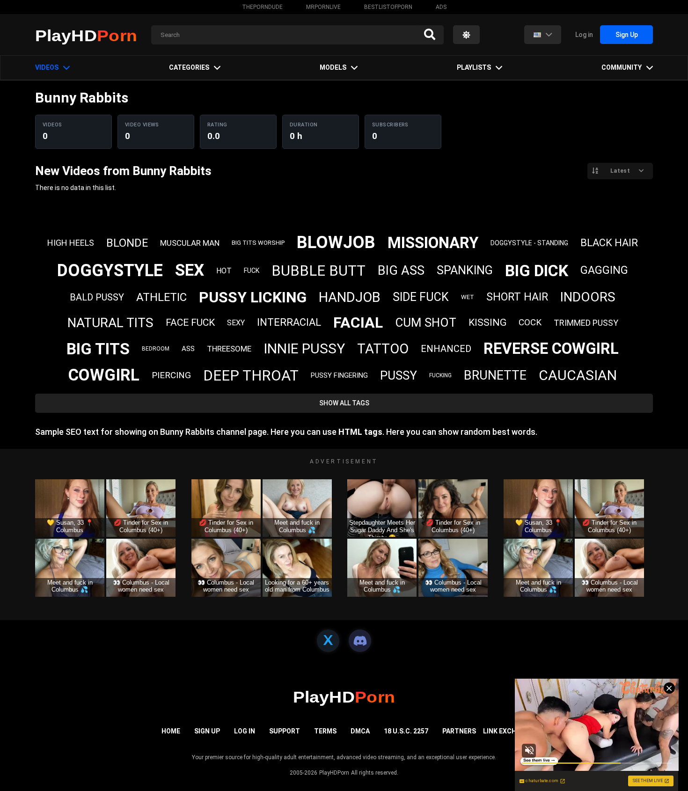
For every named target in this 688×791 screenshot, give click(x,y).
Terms (325, 731)
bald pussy (97, 297)
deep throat (251, 375)
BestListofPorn (388, 7)
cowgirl (103, 375)
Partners (459, 731)
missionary (433, 243)
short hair (517, 297)
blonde (127, 242)
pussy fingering (339, 375)
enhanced (446, 348)
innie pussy (304, 348)
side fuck (421, 297)
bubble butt (318, 270)
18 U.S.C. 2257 (406, 731)
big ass (401, 270)
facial (358, 322)
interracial (289, 322)
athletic (161, 297)
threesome (229, 348)
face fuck (190, 322)
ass (188, 348)
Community (621, 67)
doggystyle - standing (529, 243)
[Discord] (360, 641)
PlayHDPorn (334, 772)
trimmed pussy (586, 323)
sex (189, 270)
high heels (70, 243)
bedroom (155, 348)
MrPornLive (323, 7)
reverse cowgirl (551, 348)
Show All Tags (344, 403)
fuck (251, 270)
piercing (171, 375)
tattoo (383, 349)
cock (530, 322)
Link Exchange (508, 731)
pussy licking (253, 297)
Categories (189, 67)
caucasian (578, 375)
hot (224, 270)
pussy (398, 375)
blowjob (336, 242)
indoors (587, 297)
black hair (609, 243)
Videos (47, 67)
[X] (328, 641)
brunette (495, 375)
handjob (350, 297)
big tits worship (258, 242)
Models (333, 67)
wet (467, 296)
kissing (487, 322)
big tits (98, 348)
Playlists (474, 67)
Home (170, 731)
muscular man (190, 243)
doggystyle (110, 270)
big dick (536, 270)
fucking (440, 375)
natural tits (110, 322)
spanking (465, 270)
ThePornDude (262, 7)
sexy (236, 322)
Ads (441, 7)
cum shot (425, 322)
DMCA (360, 731)
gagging (604, 270)
